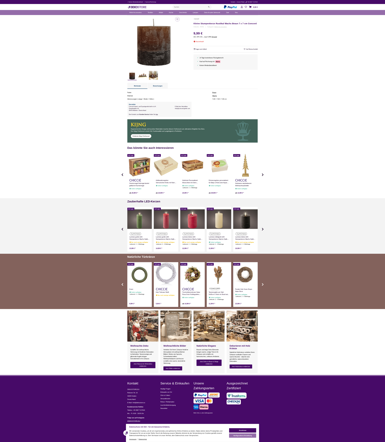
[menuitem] (135, 12)
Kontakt (233, 2)
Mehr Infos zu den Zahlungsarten (203, 413)
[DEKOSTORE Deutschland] (136, 7)
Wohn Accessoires (220, 27)
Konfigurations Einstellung (243, 435)
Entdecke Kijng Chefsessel (141, 136)
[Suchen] (209, 7)
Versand (214, 37)
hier (157, 114)
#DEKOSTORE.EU (133, 421)
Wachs (214, 96)
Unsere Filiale (240, 2)
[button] (242, 7)
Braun (214, 92)
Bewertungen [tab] (157, 86)
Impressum (132, 439)
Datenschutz (143, 439)
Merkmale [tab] (137, 86)
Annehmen (242, 430)
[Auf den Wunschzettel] (177, 19)
